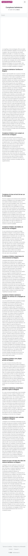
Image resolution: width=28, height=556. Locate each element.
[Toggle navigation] (25, 2)
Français (16, 549)
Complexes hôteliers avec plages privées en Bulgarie (12, 359)
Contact (10, 549)
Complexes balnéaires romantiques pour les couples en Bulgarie (12, 388)
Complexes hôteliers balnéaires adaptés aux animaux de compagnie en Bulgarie (13, 296)
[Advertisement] (14, 33)
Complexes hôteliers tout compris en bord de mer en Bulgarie (13, 133)
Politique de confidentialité (19, 546)
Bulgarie (3, 15)
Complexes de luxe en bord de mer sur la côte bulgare (13, 195)
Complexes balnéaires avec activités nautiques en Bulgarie (13, 418)
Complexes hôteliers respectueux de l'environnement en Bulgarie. (13, 257)
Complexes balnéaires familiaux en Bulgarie (12, 70)
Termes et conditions (7, 546)
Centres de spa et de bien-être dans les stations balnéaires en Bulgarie (13, 461)
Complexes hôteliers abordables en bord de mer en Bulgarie (12, 227)
